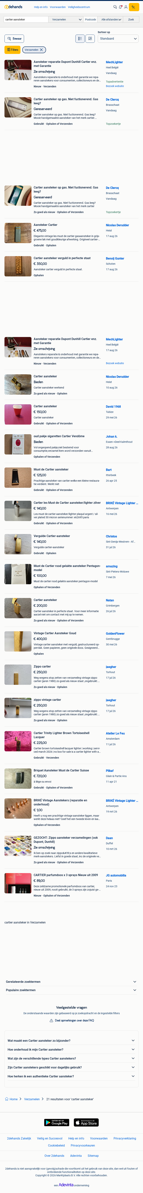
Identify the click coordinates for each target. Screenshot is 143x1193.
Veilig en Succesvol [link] (49, 1138)
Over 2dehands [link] (54, 1155)
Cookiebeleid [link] (56, 1145)
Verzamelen (31, 49)
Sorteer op (104, 32)
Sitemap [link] (93, 1155)
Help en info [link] (41, 7)
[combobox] (26, 19)
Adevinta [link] (76, 1155)
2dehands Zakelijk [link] (19, 1138)
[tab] (80, 39)
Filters (14, 49)
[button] (120, 7)
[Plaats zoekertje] (134, 7)
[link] (17, 7)
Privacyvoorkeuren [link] (83, 1145)
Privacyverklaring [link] (125, 1138)
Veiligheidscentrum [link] (79, 7)
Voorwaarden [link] (58, 7)
